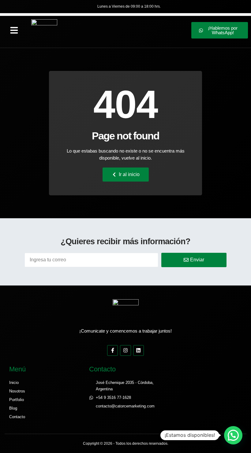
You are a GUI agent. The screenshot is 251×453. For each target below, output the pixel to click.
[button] (14, 30)
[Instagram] (125, 350)
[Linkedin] (138, 350)
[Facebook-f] (112, 350)
